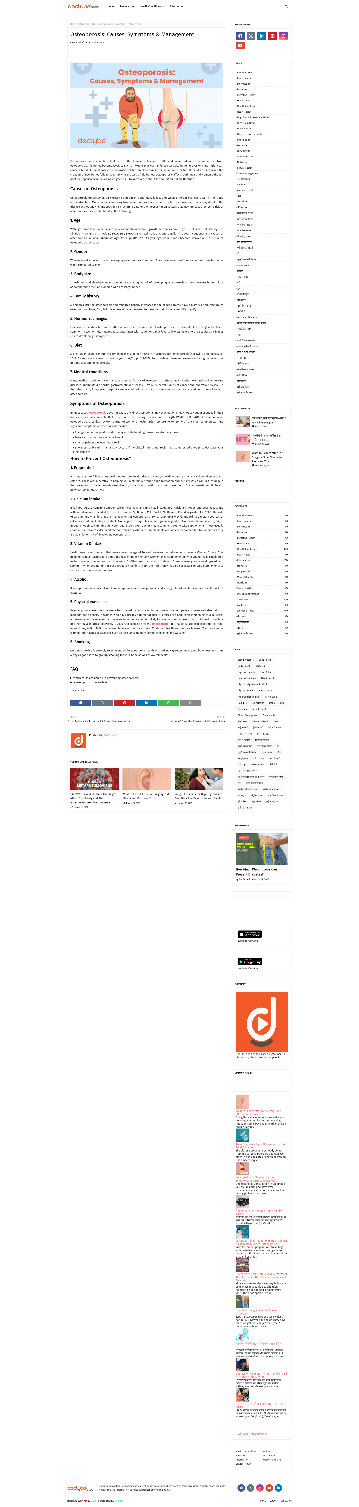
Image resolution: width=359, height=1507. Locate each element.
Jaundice (242, 145)
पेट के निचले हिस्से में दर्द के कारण (251, 323)
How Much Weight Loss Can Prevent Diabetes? (256, 871)
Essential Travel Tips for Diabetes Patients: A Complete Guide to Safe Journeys (261, 1242)
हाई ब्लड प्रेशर (243, 386)
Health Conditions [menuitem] (150, 6)
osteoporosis (97, 412)
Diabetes (242, 89)
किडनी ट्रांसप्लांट (244, 236)
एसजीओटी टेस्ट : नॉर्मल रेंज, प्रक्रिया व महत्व (266, 438)
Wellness (242, 184)
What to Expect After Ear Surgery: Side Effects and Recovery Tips (146, 796)
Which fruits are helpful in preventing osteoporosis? (106, 678)
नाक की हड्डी (243, 294)
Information (84, 24)
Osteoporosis (78, 161)
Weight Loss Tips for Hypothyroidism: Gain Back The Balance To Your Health (199, 796)
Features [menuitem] (125, 6)
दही (238, 282)
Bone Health (244, 78)
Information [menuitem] (177, 6)
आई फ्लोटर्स (242, 201)
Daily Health (244, 83)
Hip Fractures (244, 128)
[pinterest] (272, 36)
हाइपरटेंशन (241, 381)
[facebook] (240, 36)
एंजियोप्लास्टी (242, 207)
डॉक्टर (240, 271)
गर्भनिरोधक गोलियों (245, 247)
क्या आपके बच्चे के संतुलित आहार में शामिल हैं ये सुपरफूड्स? (269, 420)
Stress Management (248, 173)
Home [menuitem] (111, 6)
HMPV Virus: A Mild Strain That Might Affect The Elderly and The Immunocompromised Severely (93, 798)
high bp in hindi (246, 123)
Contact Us (286, 1501)
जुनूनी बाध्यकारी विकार (246, 259)
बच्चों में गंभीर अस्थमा (246, 352)
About (273, 1501)
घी (238, 253)
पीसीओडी (241, 311)
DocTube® (78, 42)
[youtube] (240, 45)
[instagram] (283, 36)
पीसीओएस (241, 300)
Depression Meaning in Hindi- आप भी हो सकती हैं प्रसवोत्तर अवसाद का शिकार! (261, 1375)
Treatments (243, 179)
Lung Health (244, 151)
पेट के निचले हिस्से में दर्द (247, 317)
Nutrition (242, 162)
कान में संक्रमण (244, 230)
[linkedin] (261, 36)
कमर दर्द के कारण (245, 219)
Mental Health (245, 156)
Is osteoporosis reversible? (90, 682)
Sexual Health (244, 167)
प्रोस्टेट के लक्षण (244, 329)
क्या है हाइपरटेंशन (244, 242)
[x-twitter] (251, 36)
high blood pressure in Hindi (253, 117)
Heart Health (244, 111)
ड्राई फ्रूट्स (242, 276)
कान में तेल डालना (244, 224)
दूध (238, 288)
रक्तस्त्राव (241, 357)
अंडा (239, 195)
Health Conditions (247, 106)
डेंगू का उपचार (243, 265)
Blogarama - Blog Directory (252, 1434)
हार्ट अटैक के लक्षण (245, 392)
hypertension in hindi (249, 134)
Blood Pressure (245, 72)
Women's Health (246, 190)
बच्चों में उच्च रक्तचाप (246, 340)
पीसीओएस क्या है (244, 305)
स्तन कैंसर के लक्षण (245, 369)
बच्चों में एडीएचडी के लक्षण (248, 346)
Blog (93, 1501)
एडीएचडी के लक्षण (245, 213)
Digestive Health (246, 95)
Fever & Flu (243, 100)
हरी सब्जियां (242, 375)
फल (239, 334)
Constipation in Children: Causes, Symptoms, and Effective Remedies (257, 1179)
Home (73, 24)
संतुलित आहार (243, 363)
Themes (119, 1501)
